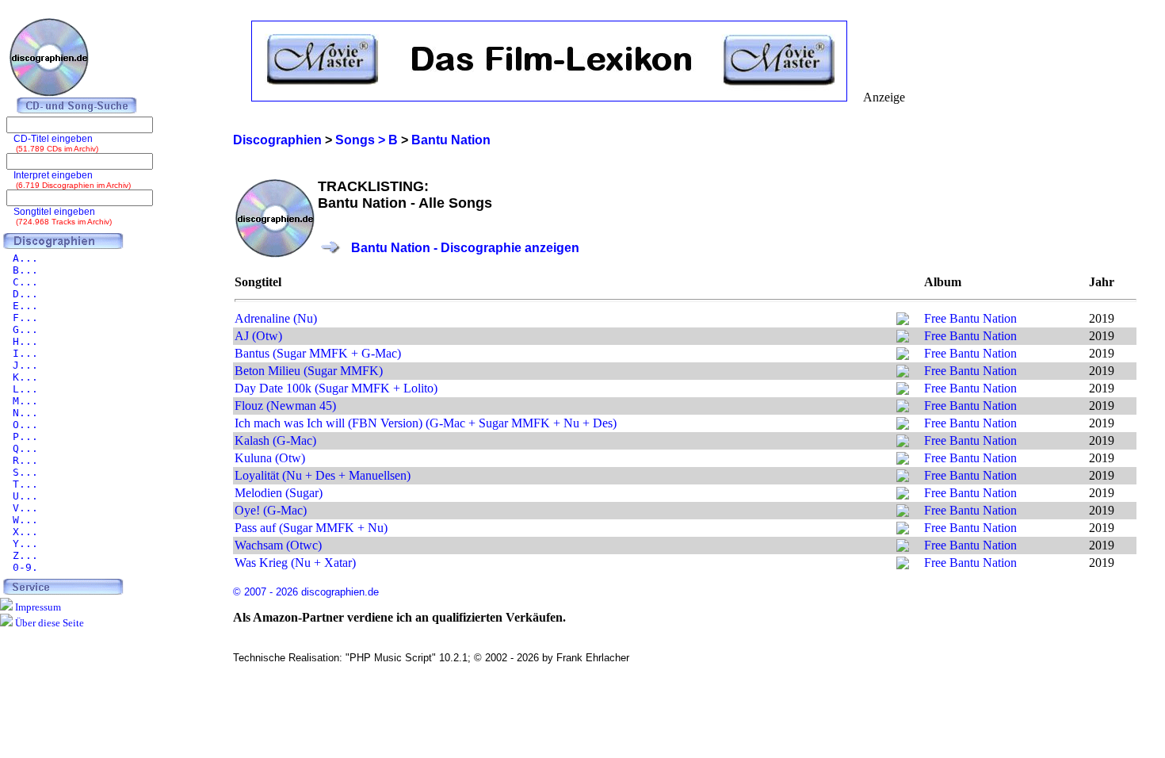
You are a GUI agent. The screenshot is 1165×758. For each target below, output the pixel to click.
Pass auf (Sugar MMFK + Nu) (311, 527)
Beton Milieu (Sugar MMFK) (309, 370)
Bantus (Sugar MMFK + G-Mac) (318, 353)
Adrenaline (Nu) (276, 318)
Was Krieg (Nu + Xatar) (295, 562)
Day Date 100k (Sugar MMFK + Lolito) (336, 388)
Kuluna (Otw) (270, 458)
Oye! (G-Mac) (271, 510)
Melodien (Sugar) (279, 493)
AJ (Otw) (258, 336)
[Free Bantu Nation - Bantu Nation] (902, 320)
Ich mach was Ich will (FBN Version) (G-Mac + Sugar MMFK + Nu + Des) (426, 423)
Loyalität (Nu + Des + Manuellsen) (323, 475)
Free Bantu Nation (970, 318)
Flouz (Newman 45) (285, 405)
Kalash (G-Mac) (275, 440)
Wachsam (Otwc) (278, 545)
